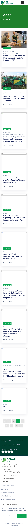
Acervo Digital (17, 445)
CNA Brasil (5, 489)
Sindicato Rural (17, 134)
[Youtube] (11, 452)
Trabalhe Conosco (7, 496)
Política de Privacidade (8, 499)
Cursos (8, 53)
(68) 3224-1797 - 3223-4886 (11, 475)
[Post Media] (14, 40)
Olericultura (17, 92)
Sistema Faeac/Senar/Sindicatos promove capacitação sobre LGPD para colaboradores (14, 372)
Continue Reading (8, 64)
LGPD (5, 406)
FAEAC (7, 134)
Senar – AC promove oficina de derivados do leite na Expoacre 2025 (14, 58)
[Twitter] (5, 452)
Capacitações (8, 365)
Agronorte (7, 92)
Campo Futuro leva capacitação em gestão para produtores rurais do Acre (14, 217)
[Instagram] (8, 452)
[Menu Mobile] (22, 2)
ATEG (12, 92)
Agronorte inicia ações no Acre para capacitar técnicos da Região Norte (14, 180)
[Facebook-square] (2, 452)
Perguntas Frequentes (8, 492)
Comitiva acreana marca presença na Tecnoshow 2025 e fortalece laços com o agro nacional (14, 294)
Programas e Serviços (8, 485)
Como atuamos (18, 441)
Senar (17, 53)
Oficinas (13, 53)
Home (3, 19)
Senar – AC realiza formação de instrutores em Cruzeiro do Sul (14, 256)
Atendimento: (7, 469)
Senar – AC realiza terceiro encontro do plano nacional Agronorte (14, 98)
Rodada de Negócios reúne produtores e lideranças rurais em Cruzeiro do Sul (14, 139)
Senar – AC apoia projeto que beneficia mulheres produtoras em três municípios (12, 332)
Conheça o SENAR (6, 441)
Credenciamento (6, 445)
